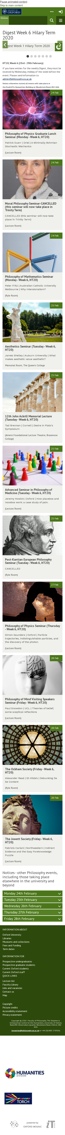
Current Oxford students (16, 968)
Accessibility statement (15, 1011)
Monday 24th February (20, 893)
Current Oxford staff (14, 972)
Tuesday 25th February (20, 900)
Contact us (8, 991)
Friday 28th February (19, 919)
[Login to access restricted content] (60, 11)
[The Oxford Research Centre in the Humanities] (18, 1098)
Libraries (7, 938)
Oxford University (12, 934)
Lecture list (9, 980)
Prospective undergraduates (17, 961)
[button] (51, 11)
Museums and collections (16, 941)
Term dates (9, 949)
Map (5, 995)
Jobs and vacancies (12, 988)
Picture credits (10, 1007)
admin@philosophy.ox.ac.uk (17, 79)
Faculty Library (10, 984)
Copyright (7, 1003)
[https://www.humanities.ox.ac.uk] (24, 1073)
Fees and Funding (12, 945)
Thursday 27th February (21, 912)
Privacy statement (12, 1014)
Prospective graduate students (19, 964)
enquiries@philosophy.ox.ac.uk (25, 1030)
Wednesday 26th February (22, 906)
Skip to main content (11, 5)
